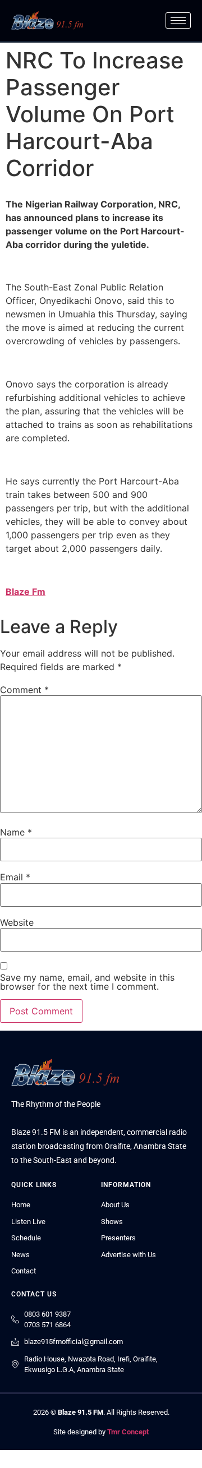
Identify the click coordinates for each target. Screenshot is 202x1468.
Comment (24, 689)
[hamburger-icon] (178, 20)
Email (15, 877)
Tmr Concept (128, 1432)
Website (17, 922)
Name (16, 832)
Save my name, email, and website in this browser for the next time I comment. (87, 982)
